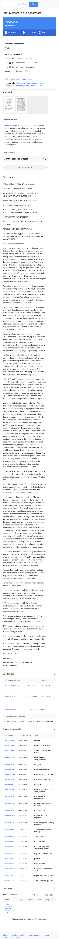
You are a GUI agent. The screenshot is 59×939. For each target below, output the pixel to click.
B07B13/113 (12, 125)
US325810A (9, 789)
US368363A (9, 864)
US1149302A (10, 815)
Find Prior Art (30, 32)
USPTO (19, 83)
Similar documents (26, 79)
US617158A (9, 745)
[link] (25, 135)
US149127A (9, 757)
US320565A (9, 881)
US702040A (9, 750)
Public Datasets (34, 935)
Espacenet (19, 86)
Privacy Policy (8, 937)
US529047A (9, 796)
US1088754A (10, 869)
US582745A (9, 837)
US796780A (9, 830)
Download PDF (14, 32)
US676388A (9, 842)
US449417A (9, 823)
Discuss (40, 86)
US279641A (9, 854)
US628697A (9, 847)
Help (19, 937)
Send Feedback (18, 935)
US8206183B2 (10, 696)
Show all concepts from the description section (9, 908)
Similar (44, 32)
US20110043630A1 (12, 685)
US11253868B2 (11, 710)
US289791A (9, 764)
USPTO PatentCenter (30, 83)
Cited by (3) (13, 79)
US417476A (9, 769)
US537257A (9, 779)
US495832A (9, 859)
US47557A (9, 876)
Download (38, 895)
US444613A (9, 803)
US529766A (9, 740)
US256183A (9, 811)
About (5, 935)
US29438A (9, 784)
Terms (46, 935)
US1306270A (10, 774)
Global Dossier (30, 86)
